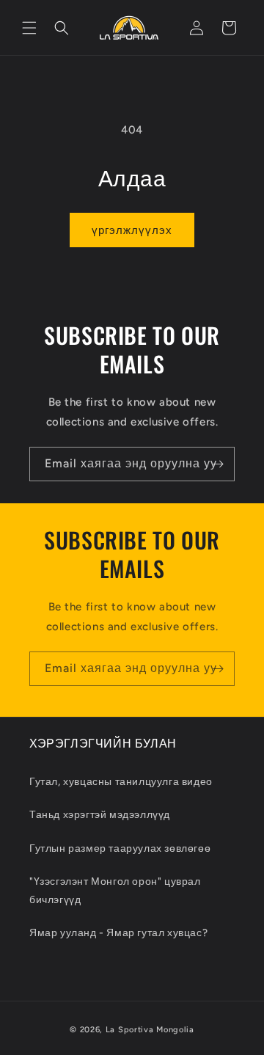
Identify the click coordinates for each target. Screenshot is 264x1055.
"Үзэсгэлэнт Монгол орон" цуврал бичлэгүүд (115, 890)
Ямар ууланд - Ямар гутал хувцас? (118, 933)
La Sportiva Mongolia (150, 1029)
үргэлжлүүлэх (132, 230)
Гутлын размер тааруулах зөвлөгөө (119, 848)
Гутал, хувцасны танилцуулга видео (121, 781)
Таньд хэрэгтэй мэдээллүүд (99, 814)
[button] (29, 28)
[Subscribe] (218, 464)
